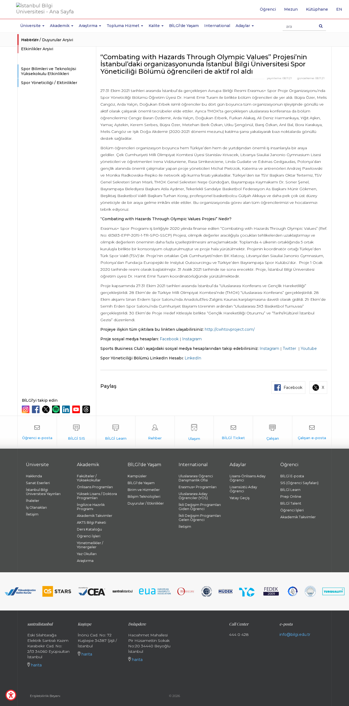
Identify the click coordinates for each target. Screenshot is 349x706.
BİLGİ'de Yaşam (184, 25)
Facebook (169, 338)
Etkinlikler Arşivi (37, 48)
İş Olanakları (36, 507)
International (217, 25)
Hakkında (34, 476)
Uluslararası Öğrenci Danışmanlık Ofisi (196, 478)
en (341, 11)
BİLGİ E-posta (292, 476)
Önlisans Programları (95, 487)
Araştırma (85, 561)
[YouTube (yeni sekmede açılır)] (76, 409)
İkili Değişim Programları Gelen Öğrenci (200, 518)
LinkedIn (193, 358)
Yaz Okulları (87, 554)
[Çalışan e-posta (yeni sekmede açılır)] (311, 432)
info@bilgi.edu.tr (294, 634)
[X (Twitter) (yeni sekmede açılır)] (46, 409)
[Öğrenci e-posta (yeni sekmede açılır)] (37, 432)
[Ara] (320, 26)
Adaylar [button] (243, 25)
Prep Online (290, 497)
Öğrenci (268, 9)
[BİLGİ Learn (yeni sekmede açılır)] (115, 432)
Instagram (192, 338)
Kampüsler (137, 476)
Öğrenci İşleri (88, 536)
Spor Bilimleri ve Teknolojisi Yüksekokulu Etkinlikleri (48, 71)
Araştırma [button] (88, 25)
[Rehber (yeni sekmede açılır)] (155, 432)
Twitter (289, 348)
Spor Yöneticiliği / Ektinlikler (49, 82)
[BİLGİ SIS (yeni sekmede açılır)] (76, 432)
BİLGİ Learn (290, 490)
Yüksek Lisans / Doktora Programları (97, 496)
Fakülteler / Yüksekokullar (89, 478)
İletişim (32, 514)
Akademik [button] (60, 25)
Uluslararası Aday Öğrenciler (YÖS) (193, 496)
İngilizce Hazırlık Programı (91, 507)
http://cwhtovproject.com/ (230, 329)
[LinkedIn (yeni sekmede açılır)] (66, 409)
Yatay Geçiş (239, 498)
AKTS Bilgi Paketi (91, 522)
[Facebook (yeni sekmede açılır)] (36, 409)
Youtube (309, 348)
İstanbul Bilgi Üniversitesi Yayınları (43, 492)
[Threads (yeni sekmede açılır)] (86, 409)
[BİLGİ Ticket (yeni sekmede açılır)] (233, 432)
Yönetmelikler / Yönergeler (90, 545)
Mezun (291, 9)
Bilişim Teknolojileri (144, 497)
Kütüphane (317, 9)
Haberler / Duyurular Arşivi (47, 39)
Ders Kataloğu (89, 529)
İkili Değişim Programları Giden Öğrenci (200, 507)
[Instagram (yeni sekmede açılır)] (26, 409)
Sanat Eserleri (38, 483)
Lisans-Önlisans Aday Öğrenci (248, 478)
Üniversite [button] (31, 25)
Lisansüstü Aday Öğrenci (243, 489)
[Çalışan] (272, 432)
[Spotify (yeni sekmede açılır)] (56, 409)
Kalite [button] (155, 25)
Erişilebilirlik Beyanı (45, 696)
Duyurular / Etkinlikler (146, 503)
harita (36, 665)
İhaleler (32, 501)
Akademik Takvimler (94, 516)
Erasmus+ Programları (197, 487)
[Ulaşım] (194, 432)
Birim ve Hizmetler (144, 490)
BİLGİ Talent (290, 503)
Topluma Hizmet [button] (123, 25)
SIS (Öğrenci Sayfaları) (299, 483)
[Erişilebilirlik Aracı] (10, 695)
